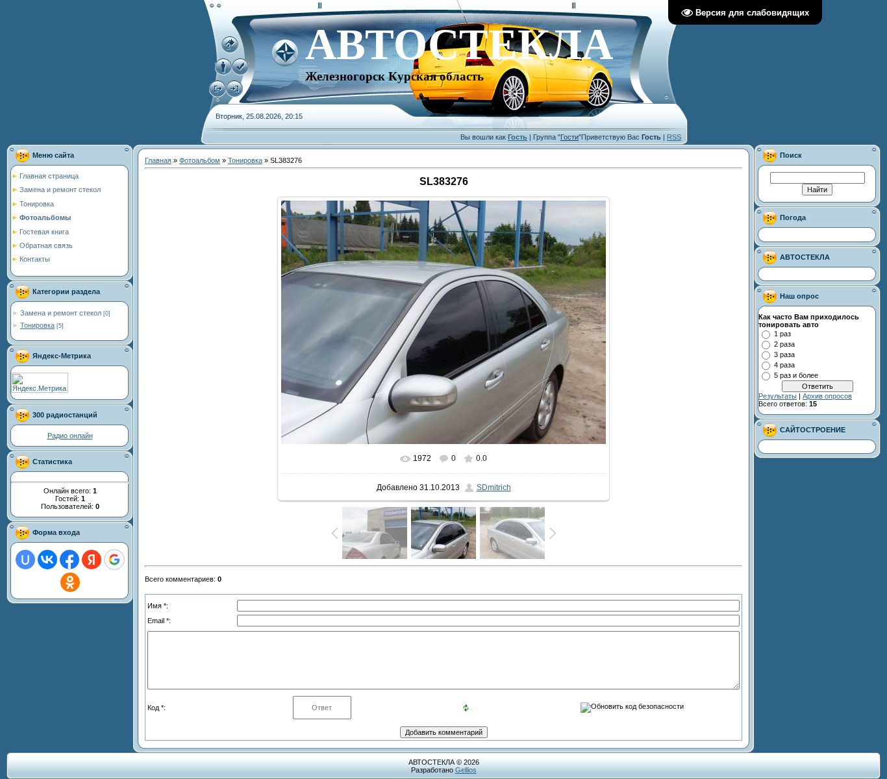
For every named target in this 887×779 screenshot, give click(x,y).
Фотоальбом (199, 160)
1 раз (782, 334)
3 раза (784, 354)
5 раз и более (796, 375)
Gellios (466, 770)
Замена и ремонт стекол (60, 313)
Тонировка (37, 325)
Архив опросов (827, 396)
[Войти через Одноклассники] (70, 582)
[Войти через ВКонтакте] (47, 559)
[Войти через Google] (114, 559)
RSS (674, 137)
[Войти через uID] (25, 559)
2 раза (784, 344)
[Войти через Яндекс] (91, 559)
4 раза (784, 365)
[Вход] (234, 95)
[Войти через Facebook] (69, 559)
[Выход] (217, 95)
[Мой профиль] (223, 73)
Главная (158, 160)
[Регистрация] (240, 73)
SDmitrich (494, 487)
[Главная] (229, 51)
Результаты (777, 396)
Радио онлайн (70, 435)
